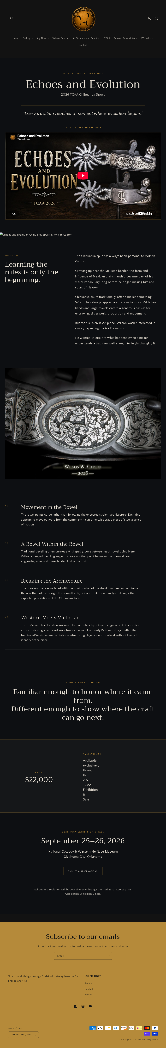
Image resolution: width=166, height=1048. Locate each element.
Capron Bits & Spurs (133, 1040)
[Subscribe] (108, 956)
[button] (11, 18)
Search (88, 983)
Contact (89, 989)
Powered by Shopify (150, 1040)
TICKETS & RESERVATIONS (83, 871)
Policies (89, 994)
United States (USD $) (22, 1035)
